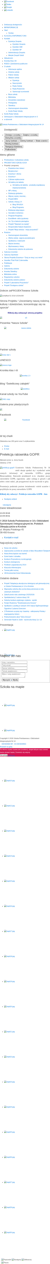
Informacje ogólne (15, 69)
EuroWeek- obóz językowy (18, 218)
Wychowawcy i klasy (16, 246)
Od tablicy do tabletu (16, 182)
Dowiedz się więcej (22, 752)
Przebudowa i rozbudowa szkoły (16, 160)
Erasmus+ (12, 177)
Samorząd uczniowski (20, 92)
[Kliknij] (25, 317)
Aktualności (8, 58)
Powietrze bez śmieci (16, 168)
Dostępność (10, 129)
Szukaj (10, 33)
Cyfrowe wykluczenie (16, 179)
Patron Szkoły (13, 75)
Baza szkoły (12, 94)
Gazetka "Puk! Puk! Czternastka (16, 260)
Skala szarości (42, 141)
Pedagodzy (12, 103)
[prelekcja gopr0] (7, 467)
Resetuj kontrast (11, 144)
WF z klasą (12, 191)
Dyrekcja (15, 80)
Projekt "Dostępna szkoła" (14, 285)
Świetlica (11, 106)
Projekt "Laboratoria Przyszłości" (16, 283)
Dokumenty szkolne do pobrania (20, 249)
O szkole (7, 66)
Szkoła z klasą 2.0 (15, 202)
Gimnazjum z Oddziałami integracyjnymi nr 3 (21, 117)
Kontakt (7, 39)
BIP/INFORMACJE (11, 27)
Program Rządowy (15, 216)
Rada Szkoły (17, 86)
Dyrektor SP (17, 50)
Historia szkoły (13, 72)
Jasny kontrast (11, 141)
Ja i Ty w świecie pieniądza (18, 221)
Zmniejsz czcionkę (12, 135)
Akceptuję (4, 755)
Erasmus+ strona (14, 174)
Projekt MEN (13, 199)
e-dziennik (8, 119)
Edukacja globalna (15, 193)
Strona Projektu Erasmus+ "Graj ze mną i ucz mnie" (23, 258)
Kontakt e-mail (11, 537)
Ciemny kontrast (26, 141)
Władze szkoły (13, 78)
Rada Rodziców (18, 89)
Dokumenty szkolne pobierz (14, 280)
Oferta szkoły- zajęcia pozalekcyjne (21, 238)
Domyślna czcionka (13, 138)
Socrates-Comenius (15, 213)
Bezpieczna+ (13, 171)
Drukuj (6, 446)
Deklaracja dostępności (13, 25)
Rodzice (7, 232)
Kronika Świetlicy (10, 271)
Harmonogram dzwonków (18, 108)
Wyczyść (6, 680)
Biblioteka (12, 97)
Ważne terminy (14, 244)
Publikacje (8, 263)
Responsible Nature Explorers (19, 227)
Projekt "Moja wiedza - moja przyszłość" (23, 230)
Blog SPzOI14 (17, 205)
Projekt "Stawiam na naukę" (18, 224)
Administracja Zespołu (16, 53)
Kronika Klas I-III (10, 61)
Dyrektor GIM (17, 47)
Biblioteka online (10, 274)
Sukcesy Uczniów (11, 252)
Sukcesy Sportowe (11, 255)
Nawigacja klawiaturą (13, 147)
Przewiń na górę (6, 747)
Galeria (7, 266)
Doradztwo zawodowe (16, 100)
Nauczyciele (17, 83)
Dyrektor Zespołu (18, 44)
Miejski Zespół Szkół (16, 55)
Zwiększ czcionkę (30, 135)
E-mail (6, 449)
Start (6, 30)
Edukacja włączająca (16, 210)
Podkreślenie (10, 150)
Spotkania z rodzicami (16, 241)
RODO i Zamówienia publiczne (16, 64)
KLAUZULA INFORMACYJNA (15, 36)
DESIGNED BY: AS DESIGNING (13, 744)
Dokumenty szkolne (11, 269)
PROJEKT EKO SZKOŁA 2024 (15, 163)
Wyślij (15, 680)
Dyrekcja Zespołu (15, 41)
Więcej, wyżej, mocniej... (17, 196)
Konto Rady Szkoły (15, 111)
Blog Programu (18, 207)
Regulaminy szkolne (12, 277)
